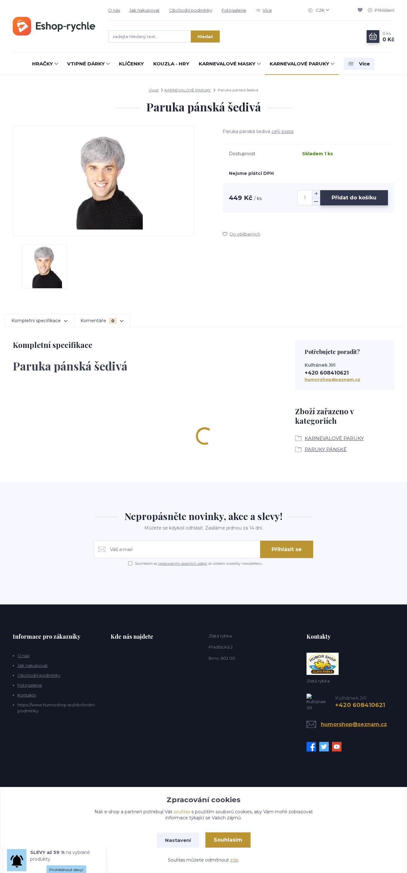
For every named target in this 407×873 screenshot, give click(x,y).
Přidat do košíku (354, 198)
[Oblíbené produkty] (361, 10)
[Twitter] (325, 746)
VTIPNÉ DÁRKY (86, 64)
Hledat (205, 36)
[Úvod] (54, 26)
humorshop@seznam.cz (332, 379)
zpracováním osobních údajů (182, 563)
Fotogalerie (234, 10)
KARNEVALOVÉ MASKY (227, 64)
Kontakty (26, 694)
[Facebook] (313, 746)
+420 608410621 (327, 373)
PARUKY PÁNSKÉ (326, 449)
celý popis (282, 131)
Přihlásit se (287, 549)
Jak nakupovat (144, 10)
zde (234, 860)
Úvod (153, 90)
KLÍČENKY (131, 64)
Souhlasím (228, 840)
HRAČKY (42, 64)
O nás (114, 10)
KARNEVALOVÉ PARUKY (299, 64)
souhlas (182, 812)
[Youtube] (338, 746)
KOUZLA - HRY (171, 64)
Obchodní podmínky (190, 10)
